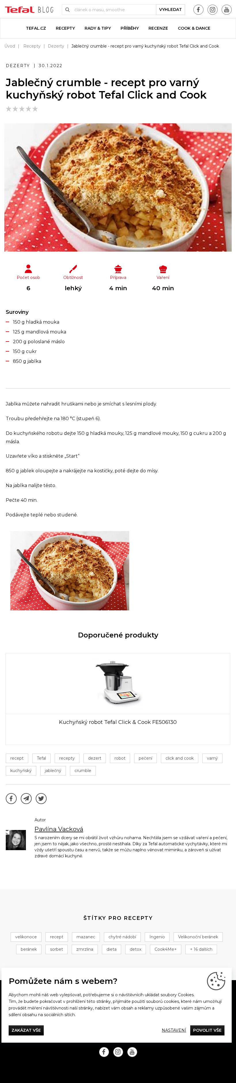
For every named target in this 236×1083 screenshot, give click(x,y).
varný (212, 758)
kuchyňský (21, 770)
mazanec (86, 936)
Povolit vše (207, 1030)
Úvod (9, 46)
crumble (83, 770)
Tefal (41, 758)
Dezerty (56, 46)
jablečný (53, 770)
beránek (29, 949)
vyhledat (170, 9)
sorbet (56, 949)
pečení (145, 758)
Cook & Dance (194, 28)
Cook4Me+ (166, 949)
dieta (111, 949)
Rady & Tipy (98, 28)
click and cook (179, 758)
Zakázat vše (26, 1030)
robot (120, 758)
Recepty (65, 28)
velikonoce (26, 936)
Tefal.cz (36, 28)
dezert (94, 758)
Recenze (158, 28)
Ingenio (157, 936)
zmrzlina (84, 949)
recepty (67, 758)
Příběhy (130, 28)
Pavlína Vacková (59, 829)
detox (135, 949)
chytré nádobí (122, 936)
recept (17, 758)
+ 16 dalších (201, 949)
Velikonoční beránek (198, 936)
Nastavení (174, 1030)
